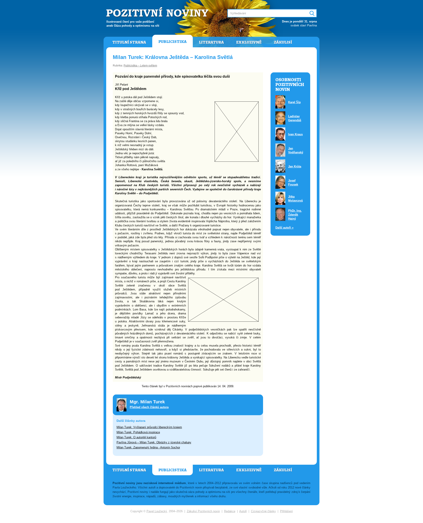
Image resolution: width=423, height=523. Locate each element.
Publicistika (172, 41)
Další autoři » (284, 227)
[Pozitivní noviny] (158, 12)
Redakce (229, 511)
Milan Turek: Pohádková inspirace (138, 432)
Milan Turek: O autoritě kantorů (136, 437)
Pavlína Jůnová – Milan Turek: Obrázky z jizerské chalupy (154, 442)
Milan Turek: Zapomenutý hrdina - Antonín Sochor (148, 447)
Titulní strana (129, 42)
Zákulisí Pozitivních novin (203, 511)
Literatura (211, 42)
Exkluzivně (249, 42)
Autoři (243, 511)
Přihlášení (286, 511)
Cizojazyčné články (263, 511)
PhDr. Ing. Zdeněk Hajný (295, 214)
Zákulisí (283, 42)
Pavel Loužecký (157, 511)
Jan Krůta (294, 166)
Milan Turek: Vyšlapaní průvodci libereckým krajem (149, 427)
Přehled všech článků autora (149, 407)
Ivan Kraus (295, 134)
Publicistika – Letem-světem (140, 65)
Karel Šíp (294, 102)
